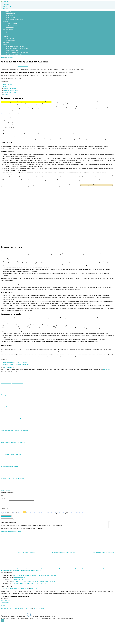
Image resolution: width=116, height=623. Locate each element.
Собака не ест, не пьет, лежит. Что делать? (15, 362)
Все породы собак (10, 13)
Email (2, 498)
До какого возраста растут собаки (15, 46)
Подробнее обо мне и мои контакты (11, 531)
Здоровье (5, 21)
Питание (5, 36)
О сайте (3, 588)
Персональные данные (7, 608)
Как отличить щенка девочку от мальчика (17, 52)
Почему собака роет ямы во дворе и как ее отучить (15, 407)
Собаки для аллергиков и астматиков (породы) (16, 364)
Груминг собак (10, 31)
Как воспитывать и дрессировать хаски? (12, 383)
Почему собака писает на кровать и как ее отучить (15, 430)
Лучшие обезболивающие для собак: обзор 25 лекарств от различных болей (34, 575)
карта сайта (33, 588)
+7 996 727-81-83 (5, 600)
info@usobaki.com (5, 602)
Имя (2, 495)
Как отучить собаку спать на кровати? (11, 454)
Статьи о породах (7, 11)
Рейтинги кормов (10, 40)
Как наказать (6, 86)
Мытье (7, 34)
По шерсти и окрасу (11, 17)
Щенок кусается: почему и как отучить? (11, 395)
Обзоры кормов (10, 38)
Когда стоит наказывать (9, 84)
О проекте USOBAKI (17, 579)
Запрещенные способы (9, 92)
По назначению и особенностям (14, 19)
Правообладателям (38, 608)
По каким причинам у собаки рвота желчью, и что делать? (30, 583)
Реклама (5, 8)
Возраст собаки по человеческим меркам (17, 48)
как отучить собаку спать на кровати (16, 131)
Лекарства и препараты (12, 25)
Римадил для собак (6, 490)
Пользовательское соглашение (23, 608)
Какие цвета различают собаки (14, 54)
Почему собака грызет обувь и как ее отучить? (13, 442)
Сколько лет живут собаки (12, 50)
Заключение (6, 94)
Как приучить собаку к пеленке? (9, 466)
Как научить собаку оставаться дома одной (12, 478)
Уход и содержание (8, 29)
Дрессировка (6, 42)
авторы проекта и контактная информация (17, 588)
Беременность (9, 27)
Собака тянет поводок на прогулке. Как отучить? (14, 418)
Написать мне (107, 369)
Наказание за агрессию (9, 88)
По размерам (9, 15)
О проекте (6, 4)
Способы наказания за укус (10, 90)
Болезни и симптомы (11, 23)
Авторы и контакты (8, 6)
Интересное (6, 44)
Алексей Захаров (23, 66)
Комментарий (4, 508)
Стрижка (8, 33)
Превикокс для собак (19, 577)
